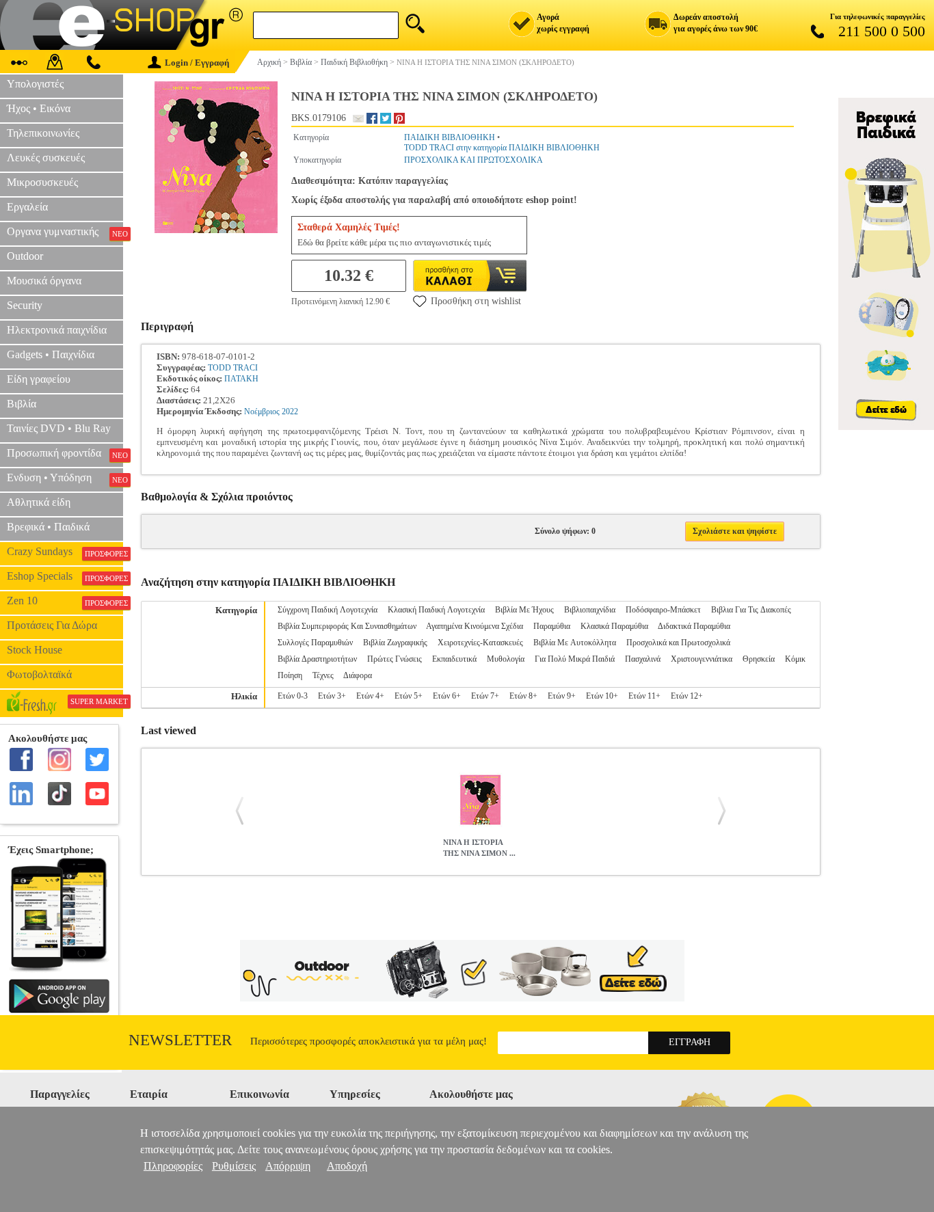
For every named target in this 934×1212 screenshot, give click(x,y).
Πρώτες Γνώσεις (394, 659)
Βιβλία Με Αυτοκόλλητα (574, 642)
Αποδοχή (347, 1166)
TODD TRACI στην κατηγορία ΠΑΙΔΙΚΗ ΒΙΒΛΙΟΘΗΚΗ (502, 147)
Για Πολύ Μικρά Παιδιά (575, 659)
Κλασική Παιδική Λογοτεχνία (436, 610)
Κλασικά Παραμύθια (614, 626)
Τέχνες (323, 675)
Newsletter (180, 1040)
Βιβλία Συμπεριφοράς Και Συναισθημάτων (347, 626)
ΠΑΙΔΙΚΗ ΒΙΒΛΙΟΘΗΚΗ (449, 137)
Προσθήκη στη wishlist (476, 301)
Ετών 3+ (332, 696)
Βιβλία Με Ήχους (524, 610)
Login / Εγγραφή (197, 62)
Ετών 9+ (562, 696)
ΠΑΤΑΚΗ (241, 378)
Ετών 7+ (485, 696)
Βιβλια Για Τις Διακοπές (751, 610)
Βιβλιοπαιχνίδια (589, 610)
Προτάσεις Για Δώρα (52, 625)
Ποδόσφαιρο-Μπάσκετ (663, 610)
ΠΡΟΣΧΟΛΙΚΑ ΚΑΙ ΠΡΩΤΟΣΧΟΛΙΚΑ (473, 160)
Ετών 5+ (409, 696)
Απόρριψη (287, 1166)
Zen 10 (65, 601)
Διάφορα (357, 675)
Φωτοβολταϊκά (39, 674)
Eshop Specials (65, 576)
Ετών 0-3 (293, 696)
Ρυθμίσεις (234, 1166)
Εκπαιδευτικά (454, 659)
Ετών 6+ (447, 696)
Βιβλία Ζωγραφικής (395, 642)
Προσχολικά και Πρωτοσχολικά (678, 642)
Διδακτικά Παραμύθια (694, 626)
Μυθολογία (505, 659)
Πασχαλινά (643, 659)
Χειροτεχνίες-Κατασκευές (480, 642)
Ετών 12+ (687, 696)
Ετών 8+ (523, 696)
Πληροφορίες (173, 1166)
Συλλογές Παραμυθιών (315, 642)
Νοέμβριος (262, 411)
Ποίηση (290, 675)
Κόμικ (795, 659)
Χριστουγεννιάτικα (701, 659)
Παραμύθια (551, 626)
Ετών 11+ (644, 696)
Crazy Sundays (65, 552)
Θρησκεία (759, 659)
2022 (290, 411)
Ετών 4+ (370, 696)
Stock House (34, 650)
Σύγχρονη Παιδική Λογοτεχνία (327, 610)
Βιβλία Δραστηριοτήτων (317, 659)
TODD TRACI (233, 368)
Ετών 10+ (602, 696)
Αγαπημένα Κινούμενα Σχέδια (474, 626)
